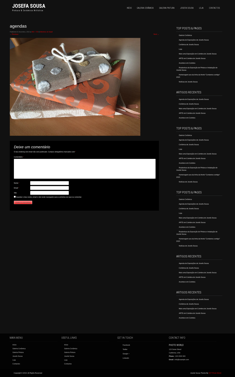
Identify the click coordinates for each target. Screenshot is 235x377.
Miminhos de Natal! (46, 32)
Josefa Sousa (28, 6)
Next (156, 34)
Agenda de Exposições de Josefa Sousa (194, 40)
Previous (14, 34)
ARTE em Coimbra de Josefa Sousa (192, 58)
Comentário (19, 157)
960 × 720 (35, 32)
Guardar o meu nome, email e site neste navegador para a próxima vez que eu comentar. (49, 197)
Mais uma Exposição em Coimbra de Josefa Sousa (198, 54)
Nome (16, 183)
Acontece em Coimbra (187, 63)
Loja (201, 8)
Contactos (214, 8)
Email (16, 188)
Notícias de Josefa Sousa (188, 82)
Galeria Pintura (166, 8)
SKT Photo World (215, 373)
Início (129, 8)
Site (15, 193)
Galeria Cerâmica (145, 8)
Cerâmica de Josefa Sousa (189, 45)
